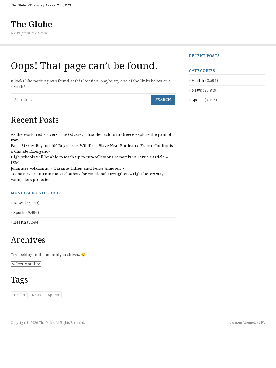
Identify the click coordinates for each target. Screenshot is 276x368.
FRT (262, 322)
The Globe (31, 24)
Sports (19, 212)
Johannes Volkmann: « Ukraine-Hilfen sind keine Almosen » (67, 168)
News (18, 203)
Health (19, 222)
